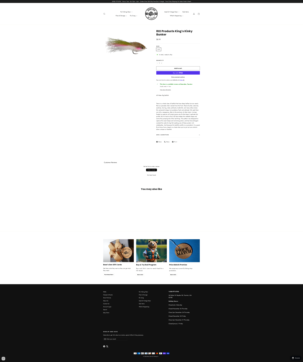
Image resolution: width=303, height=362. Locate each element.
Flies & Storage (121, 16)
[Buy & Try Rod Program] (151, 250)
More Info (140, 274)
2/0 (158, 49)
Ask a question (162, 135)
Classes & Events (108, 295)
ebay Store (106, 313)
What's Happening (176, 16)
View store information (165, 90)
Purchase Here (108, 274)
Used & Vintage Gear (171, 12)
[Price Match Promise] (184, 250)
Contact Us (106, 304)
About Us (105, 301)
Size (158, 46)
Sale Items (185, 12)
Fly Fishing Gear (125, 12)
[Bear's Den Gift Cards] (118, 250)
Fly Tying (133, 16)
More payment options (178, 77)
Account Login (107, 307)
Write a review (151, 170)
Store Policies (107, 298)
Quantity (160, 60)
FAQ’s (104, 292)
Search (105, 310)
